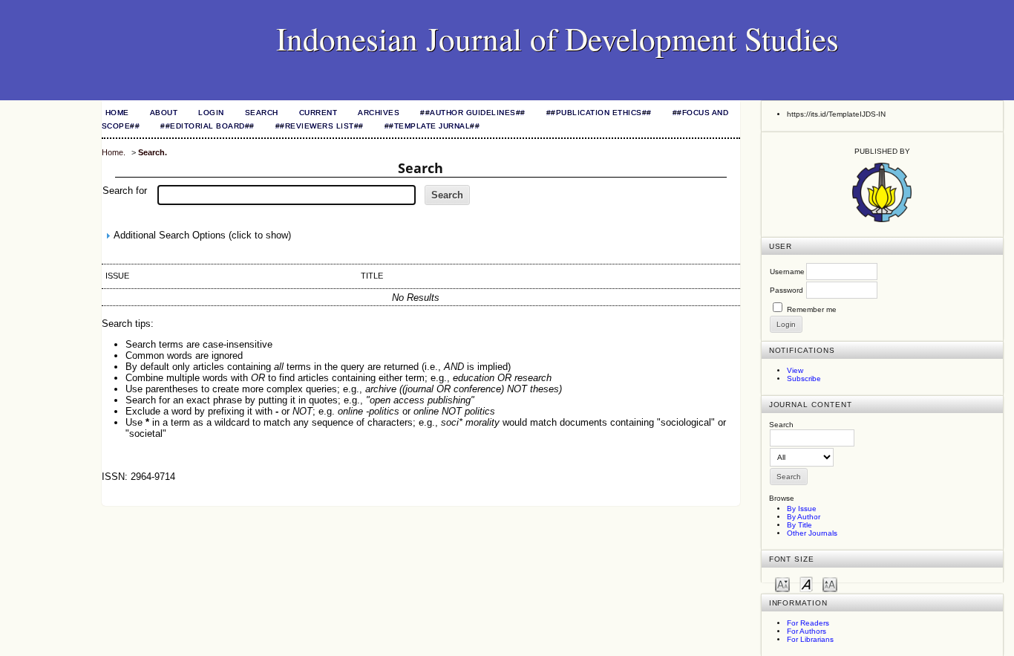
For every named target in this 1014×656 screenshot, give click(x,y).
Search (261, 112)
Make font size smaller (782, 583)
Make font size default (806, 583)
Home (117, 112)
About (164, 112)
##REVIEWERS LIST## (319, 126)
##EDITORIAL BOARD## (207, 126)
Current (318, 112)
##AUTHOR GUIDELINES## (473, 112)
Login (211, 112)
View (795, 370)
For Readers (808, 623)
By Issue (802, 508)
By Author (803, 517)
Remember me (812, 309)
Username (787, 271)
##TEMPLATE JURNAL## (432, 126)
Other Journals (812, 533)
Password (786, 290)
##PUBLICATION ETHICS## (599, 112)
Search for (124, 190)
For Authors (806, 631)
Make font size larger (829, 583)
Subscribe (804, 378)
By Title (799, 525)
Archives (378, 112)
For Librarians (810, 639)
